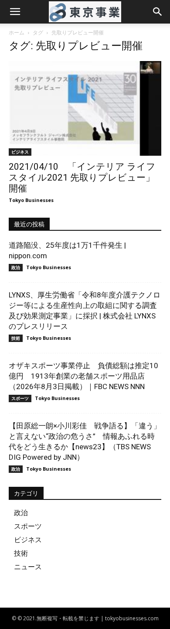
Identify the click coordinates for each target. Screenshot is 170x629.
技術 (15, 338)
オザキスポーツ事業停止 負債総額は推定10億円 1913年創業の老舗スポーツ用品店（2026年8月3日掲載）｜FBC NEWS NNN (83, 376)
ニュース (28, 566)
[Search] (158, 12)
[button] (15, 12)
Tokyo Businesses (31, 200)
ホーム (16, 32)
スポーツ (20, 398)
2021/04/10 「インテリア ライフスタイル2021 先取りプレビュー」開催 (82, 177)
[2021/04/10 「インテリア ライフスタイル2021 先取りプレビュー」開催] (85, 108)
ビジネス (20, 152)
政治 (15, 267)
